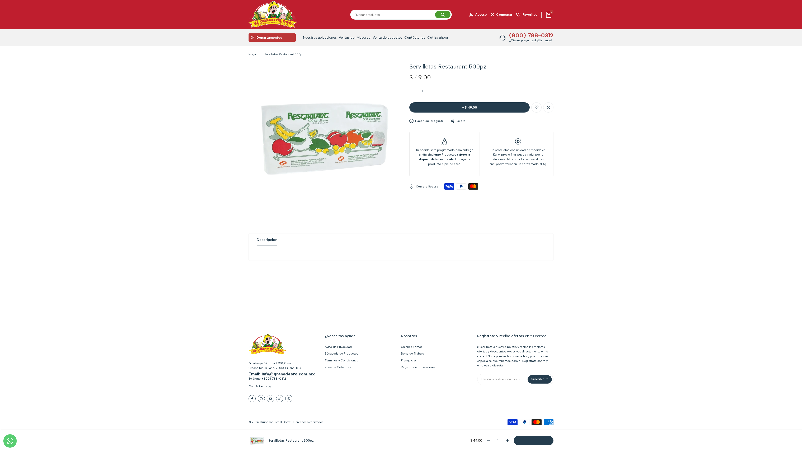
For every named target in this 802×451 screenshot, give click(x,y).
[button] (536, 107)
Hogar (253, 54)
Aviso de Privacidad (338, 347)
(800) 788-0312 (531, 35)
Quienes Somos (412, 347)
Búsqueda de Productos (341, 353)
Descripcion (267, 239)
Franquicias (409, 360)
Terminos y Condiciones (341, 360)
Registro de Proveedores (418, 367)
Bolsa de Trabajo (412, 353)
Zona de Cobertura (338, 367)
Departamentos (269, 37)
